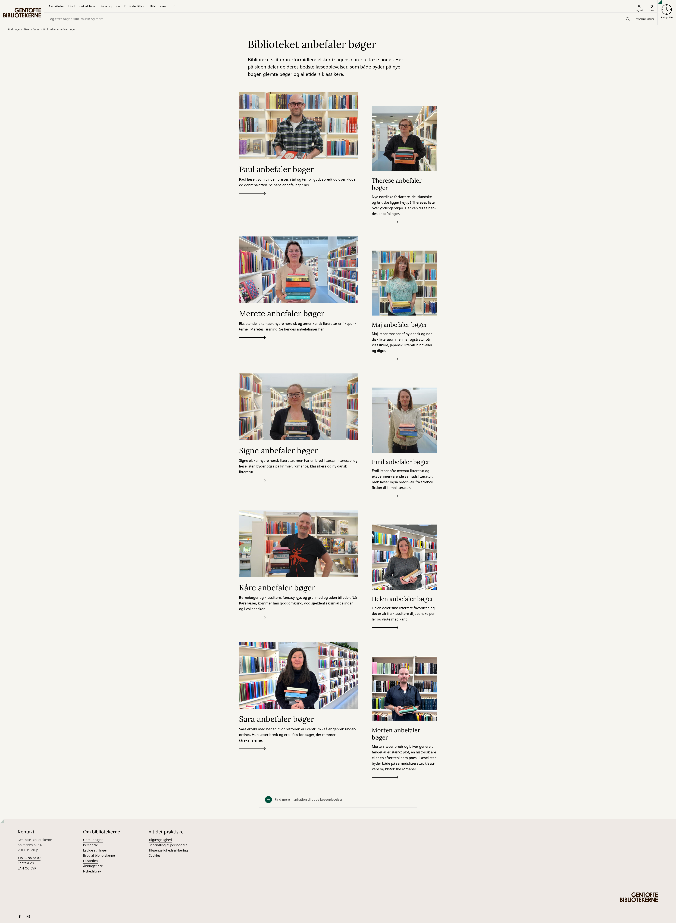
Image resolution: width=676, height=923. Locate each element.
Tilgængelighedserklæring (168, 850)
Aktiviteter (56, 6)
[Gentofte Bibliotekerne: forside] (22, 12)
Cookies (154, 855)
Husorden (90, 861)
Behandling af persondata (168, 845)
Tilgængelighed (160, 840)
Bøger (36, 29)
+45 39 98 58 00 (29, 858)
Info (173, 6)
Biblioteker (158, 6)
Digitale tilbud (135, 6)
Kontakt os (26, 863)
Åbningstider (92, 866)
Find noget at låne (81, 6)
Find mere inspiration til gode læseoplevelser (308, 799)
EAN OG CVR (27, 868)
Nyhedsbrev (92, 871)
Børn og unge (110, 6)
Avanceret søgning (645, 19)
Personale (90, 845)
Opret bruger (93, 840)
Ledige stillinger (95, 850)
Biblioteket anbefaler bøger (59, 29)
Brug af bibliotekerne (99, 855)
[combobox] (338, 19)
